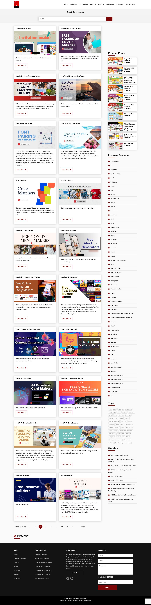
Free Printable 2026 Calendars (120, 455)
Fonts (112, 223)
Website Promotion (117, 379)
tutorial (128, 436)
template (128, 433)
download (123, 421)
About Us (63, 601)
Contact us (75, 573)
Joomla (113, 252)
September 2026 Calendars (43, 563)
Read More (20, 65)
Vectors (113, 350)
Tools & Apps (115, 346)
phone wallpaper (113, 430)
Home (66, 4)
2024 (110, 409)
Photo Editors (115, 276)
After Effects (115, 161)
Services (69, 601)
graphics (111, 427)
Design (113, 194)
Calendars (114, 182)
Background (128, 409)
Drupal (113, 202)
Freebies (92, 4)
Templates (114, 334)
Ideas (75, 601)
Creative (111, 418)
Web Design (114, 363)
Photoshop (114, 285)
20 (72, 526)
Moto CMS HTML (116, 268)
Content (113, 186)
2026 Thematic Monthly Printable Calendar (123, 495)
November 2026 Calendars (43, 571)
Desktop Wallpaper (114, 421)
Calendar (124, 412)
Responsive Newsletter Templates (121, 318)
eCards (113, 207)
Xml (112, 396)
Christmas (128, 415)
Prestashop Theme (116, 301)
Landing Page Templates (118, 260)
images (128, 427)
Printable (129, 430)
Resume (113, 322)
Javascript (114, 248)
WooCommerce (115, 387)
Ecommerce (114, 211)
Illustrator (113, 239)
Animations (114, 170)
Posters (113, 297)
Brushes (113, 178)
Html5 (112, 235)
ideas (122, 427)
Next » (83, 526)
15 (67, 526)
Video (112, 355)
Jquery (113, 256)
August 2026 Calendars (42, 559)
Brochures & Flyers (116, 174)
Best (119, 412)
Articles (119, 4)
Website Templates (117, 383)
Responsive (114, 309)
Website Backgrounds (117, 375)
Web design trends (116, 367)
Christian (121, 415)
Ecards (130, 421)
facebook (111, 424)
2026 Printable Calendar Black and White (123, 484)
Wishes (101, 4)
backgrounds (112, 412)
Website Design (119, 443)
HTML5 (117, 427)
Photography (114, 281)
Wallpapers (114, 359)
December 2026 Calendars (43, 575)
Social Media (115, 330)
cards (115, 415)
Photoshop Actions (116, 289)
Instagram (114, 244)
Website (113, 371)
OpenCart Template (116, 272)
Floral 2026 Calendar (117, 480)
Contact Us (130, 4)
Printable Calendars (79, 4)
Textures (113, 342)
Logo (112, 264)
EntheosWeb (83, 598)
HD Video (113, 231)
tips (124, 436)
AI (111, 165)
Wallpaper (111, 440)
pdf (132, 427)
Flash (112, 219)
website (111, 443)
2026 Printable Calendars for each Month (123, 466)
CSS (112, 190)
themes (118, 436)
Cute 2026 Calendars (117, 476)
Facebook (114, 215)
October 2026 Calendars (42, 567)
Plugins (113, 293)
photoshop (123, 430)
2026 (119, 409)
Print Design (114, 305)
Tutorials (80, 601)
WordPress (114, 392)
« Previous (23, 526)
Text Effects (114, 338)
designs (127, 418)
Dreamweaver (115, 198)
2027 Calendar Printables (42, 579)
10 (62, 526)
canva (110, 415)
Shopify (113, 326)
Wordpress (128, 443)
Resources (109, 4)
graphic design (129, 424)
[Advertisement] (122, 37)
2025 (114, 409)
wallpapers (119, 440)
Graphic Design (115, 227)
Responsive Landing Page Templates (122, 313)
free (121, 424)
